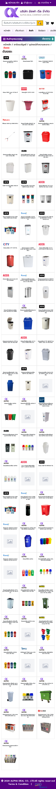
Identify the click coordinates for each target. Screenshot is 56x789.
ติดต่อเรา (41, 30)
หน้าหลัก (7, 30)
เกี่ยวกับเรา (19, 30)
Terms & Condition (18, 784)
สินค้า (31, 30)
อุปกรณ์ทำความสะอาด (39, 44)
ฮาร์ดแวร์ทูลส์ (20, 44)
